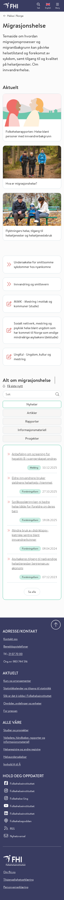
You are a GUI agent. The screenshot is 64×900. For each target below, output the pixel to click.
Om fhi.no (9, 872)
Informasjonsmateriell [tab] (32, 430)
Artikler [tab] (32, 413)
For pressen (10, 711)
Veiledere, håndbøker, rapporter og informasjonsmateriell (24, 740)
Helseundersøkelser (15, 757)
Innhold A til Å (12, 764)
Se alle (32, 592)
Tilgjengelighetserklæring (18, 879)
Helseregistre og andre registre (21, 749)
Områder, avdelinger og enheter (22, 703)
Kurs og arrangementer (17, 681)
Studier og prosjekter (16, 730)
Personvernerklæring (15, 887)
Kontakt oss (10, 639)
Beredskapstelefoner (15, 646)
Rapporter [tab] (32, 421)
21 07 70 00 (16, 654)
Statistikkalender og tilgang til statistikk (27, 688)
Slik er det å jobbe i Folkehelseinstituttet (27, 696)
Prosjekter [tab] (32, 438)
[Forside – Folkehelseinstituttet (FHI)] (10, 6)
